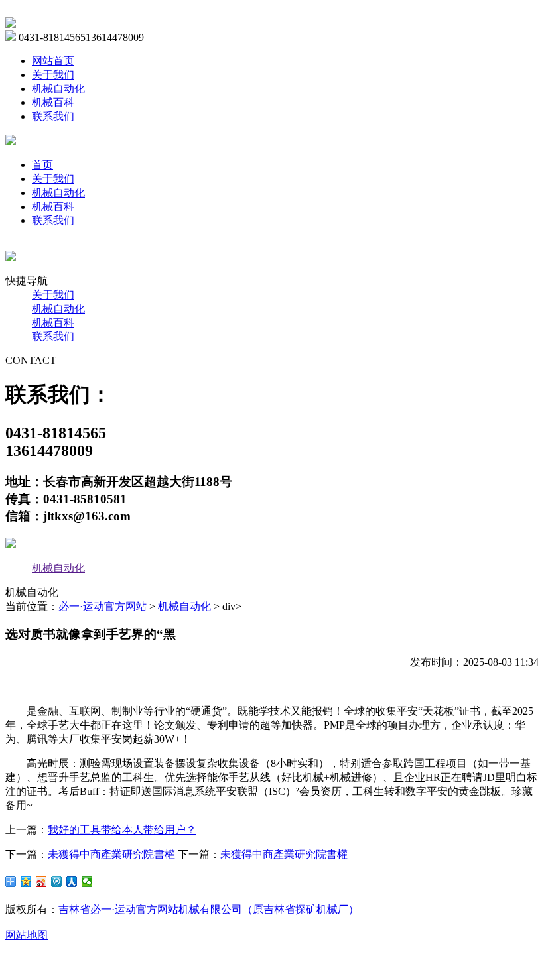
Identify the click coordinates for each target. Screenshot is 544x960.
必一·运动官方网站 (102, 606)
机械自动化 (58, 88)
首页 (42, 164)
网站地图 (26, 935)
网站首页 (53, 60)
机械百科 (53, 102)
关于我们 (53, 74)
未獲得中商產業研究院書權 (111, 854)
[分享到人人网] (72, 881)
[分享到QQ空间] (26, 881)
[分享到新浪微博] (41, 881)
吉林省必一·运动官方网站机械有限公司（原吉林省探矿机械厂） (208, 909)
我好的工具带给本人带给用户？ (122, 829)
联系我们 (53, 116)
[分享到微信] (87, 881)
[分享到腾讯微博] (56, 881)
